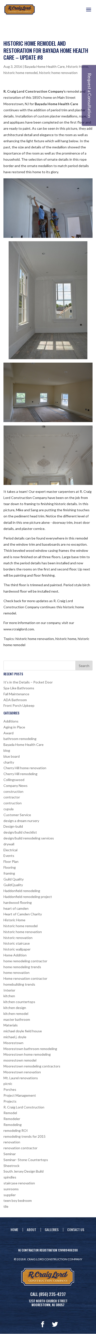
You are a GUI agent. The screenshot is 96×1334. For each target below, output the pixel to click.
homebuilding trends (19, 984)
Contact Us (75, 1229)
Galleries (52, 1229)
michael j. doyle (14, 1037)
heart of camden (16, 908)
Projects (9, 1101)
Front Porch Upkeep (18, 705)
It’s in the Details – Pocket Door (28, 682)
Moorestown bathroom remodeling (30, 1049)
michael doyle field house (22, 1031)
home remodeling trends (22, 967)
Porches (9, 1089)
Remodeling (12, 1124)
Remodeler (11, 1119)
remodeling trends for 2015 (24, 1136)
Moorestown (13, 1043)
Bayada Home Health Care (45, 66)
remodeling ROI (15, 1130)
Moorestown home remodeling (27, 1054)
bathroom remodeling (19, 739)
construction (13, 791)
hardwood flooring (17, 902)
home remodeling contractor (25, 961)
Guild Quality (13, 879)
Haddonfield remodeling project (27, 896)
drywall (8, 844)
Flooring (9, 867)
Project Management (19, 1095)
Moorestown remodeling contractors (31, 1066)
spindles (9, 1177)
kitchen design (14, 1008)
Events (8, 855)
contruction (12, 803)
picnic (7, 1083)
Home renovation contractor (25, 978)
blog (6, 750)
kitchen (9, 996)
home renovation (16, 972)
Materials (10, 1025)
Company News (15, 785)
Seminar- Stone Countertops (25, 1160)
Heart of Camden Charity (22, 914)
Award (8, 733)
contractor (11, 797)
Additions (10, 721)
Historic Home (77, 66)
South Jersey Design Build (23, 1171)
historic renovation (17, 938)
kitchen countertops (19, 1002)
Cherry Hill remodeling (20, 774)
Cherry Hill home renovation (24, 768)
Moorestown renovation (22, 1072)
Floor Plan (10, 861)
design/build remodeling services (28, 838)
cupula (8, 809)
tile (5, 1206)
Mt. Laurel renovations (20, 1078)
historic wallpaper (17, 949)
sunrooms (11, 1189)
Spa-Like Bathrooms (18, 688)
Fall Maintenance (16, 694)
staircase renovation (19, 1183)
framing (9, 873)
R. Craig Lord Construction (23, 1107)
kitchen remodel (15, 1013)
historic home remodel (20, 73)
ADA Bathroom (15, 700)
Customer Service (17, 815)
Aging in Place (14, 727)
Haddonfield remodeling (21, 891)
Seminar (9, 1154)
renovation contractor (20, 1148)
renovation (11, 1142)
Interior (9, 990)
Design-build (13, 826)
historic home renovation (58, 73)
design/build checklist (20, 832)
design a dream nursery (21, 821)
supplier (9, 1195)
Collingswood (13, 780)
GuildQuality (13, 885)
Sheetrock (11, 1166)
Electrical (10, 850)
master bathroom (16, 1019)
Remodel (10, 1113)
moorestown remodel (19, 1060)
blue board (11, 756)
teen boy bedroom (17, 1200)
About (31, 1229)
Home (14, 1229)
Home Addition (15, 955)
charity (8, 762)
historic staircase (16, 943)
